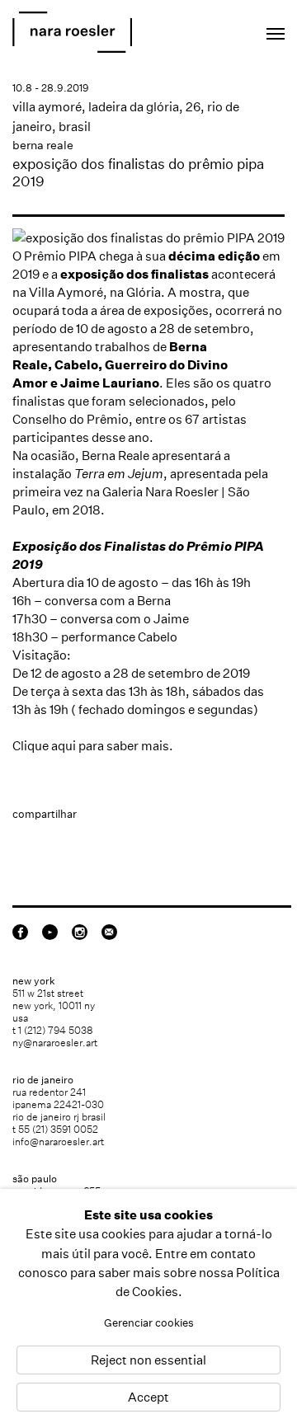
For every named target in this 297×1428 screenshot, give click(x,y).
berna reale (42, 145)
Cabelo (76, 365)
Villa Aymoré (66, 292)
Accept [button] (148, 1397)
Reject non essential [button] (148, 1360)
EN (202, 29)
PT (224, 29)
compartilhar (44, 814)
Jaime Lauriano (109, 383)
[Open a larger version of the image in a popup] (148, 237)
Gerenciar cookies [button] (149, 1323)
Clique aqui (44, 746)
